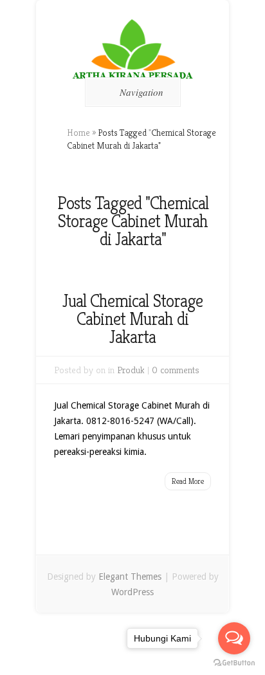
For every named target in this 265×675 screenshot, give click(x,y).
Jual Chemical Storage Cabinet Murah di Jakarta (132, 319)
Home (78, 132)
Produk (131, 370)
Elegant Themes (129, 576)
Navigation (141, 92)
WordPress (132, 592)
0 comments (175, 370)
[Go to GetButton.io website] (234, 662)
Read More (188, 481)
